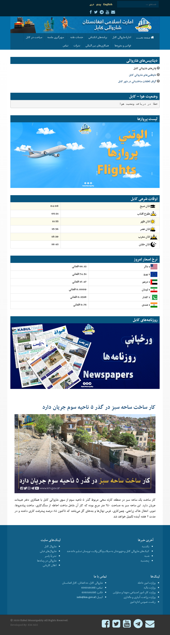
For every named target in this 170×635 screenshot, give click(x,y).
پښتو (98, 4)
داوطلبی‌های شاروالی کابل (142, 75)
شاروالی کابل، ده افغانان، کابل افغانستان (82, 582)
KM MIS (33, 624)
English (107, 4)
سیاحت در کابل (34, 37)
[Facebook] (106, 625)
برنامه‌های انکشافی (97, 37)
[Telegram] (138, 625)
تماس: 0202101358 (92, 587)
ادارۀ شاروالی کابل (121, 37)
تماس (65, 45)
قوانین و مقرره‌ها (122, 45)
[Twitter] (116, 625)
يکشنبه (145, 546)
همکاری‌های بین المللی (97, 45)
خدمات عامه (76, 37)
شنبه (146, 555)
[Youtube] (127, 625)
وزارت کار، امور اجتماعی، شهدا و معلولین (134, 592)
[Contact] (149, 625)
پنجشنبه (145, 560)
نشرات (77, 45)
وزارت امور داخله (146, 582)
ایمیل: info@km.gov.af (90, 597)
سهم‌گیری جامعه (55, 37)
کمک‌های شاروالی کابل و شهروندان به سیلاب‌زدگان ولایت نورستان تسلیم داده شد (108, 551)
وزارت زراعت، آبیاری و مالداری (139, 597)
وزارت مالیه (149, 587)
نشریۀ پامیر (50, 555)
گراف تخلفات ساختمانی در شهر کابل (137, 81)
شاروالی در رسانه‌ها (46, 560)
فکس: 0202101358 (92, 592)
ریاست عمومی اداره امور (142, 601)
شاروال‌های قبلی (48, 551)
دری (92, 4)
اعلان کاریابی (49, 565)
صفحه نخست (143, 37)
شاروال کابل (50, 546)
